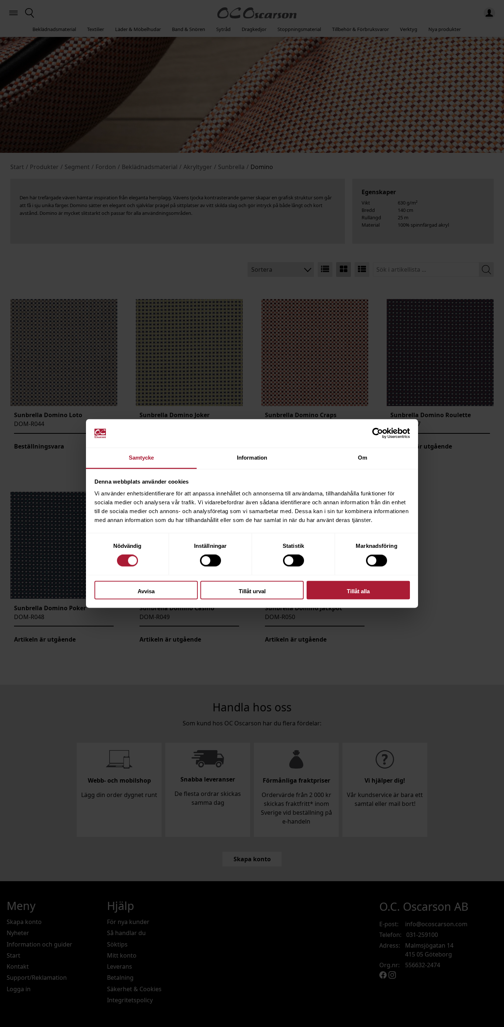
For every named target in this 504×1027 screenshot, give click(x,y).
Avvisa (146, 591)
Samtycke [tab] (141, 457)
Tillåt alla (358, 591)
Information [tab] (252, 457)
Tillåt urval (252, 591)
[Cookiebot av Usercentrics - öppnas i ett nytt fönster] (377, 433)
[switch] (210, 561)
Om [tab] (362, 457)
